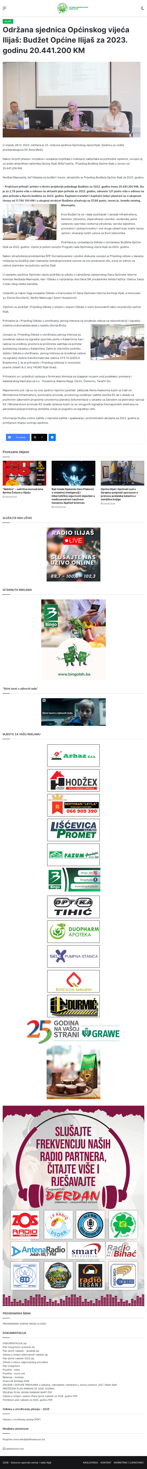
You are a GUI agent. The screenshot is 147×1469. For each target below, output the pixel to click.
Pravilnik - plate (11, 1369)
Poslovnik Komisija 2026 (16, 1381)
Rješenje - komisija (13, 1377)
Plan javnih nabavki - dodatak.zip (21, 1350)
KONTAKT (106, 1462)
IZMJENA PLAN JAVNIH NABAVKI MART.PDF (27, 1392)
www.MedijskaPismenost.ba (29, 1439)
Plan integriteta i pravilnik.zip (19, 1347)
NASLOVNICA (90, 1462)
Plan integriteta (11, 1365)
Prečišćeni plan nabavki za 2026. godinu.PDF (28, 1399)
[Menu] (4, 9)
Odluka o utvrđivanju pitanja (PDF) (22, 1419)
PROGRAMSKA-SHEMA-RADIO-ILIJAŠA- (25, 1323)
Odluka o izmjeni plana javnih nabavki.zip (25, 1354)
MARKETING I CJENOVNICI (128, 1462)
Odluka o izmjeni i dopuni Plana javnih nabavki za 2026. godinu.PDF (40, 1396)
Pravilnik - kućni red (14, 1373)
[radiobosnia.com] (13, 1448)
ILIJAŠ (8, 21)
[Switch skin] (142, 9)
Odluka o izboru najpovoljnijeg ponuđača (25, 1362)
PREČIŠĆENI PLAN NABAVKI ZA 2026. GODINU (28, 1388)
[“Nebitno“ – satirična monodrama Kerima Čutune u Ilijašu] (24, 473)
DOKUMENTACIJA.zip (15, 1343)
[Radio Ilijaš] (73, 8)
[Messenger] (52, 437)
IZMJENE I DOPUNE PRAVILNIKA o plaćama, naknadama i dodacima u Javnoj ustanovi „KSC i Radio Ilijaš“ (60, 1384)
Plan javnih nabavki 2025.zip (18, 1358)
